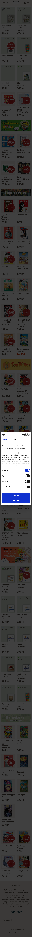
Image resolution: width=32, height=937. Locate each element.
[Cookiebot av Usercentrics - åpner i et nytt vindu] (22, 434)
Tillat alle (16, 495)
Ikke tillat (16, 501)
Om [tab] (26, 439)
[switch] (27, 475)
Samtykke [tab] (6, 439)
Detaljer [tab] (16, 439)
